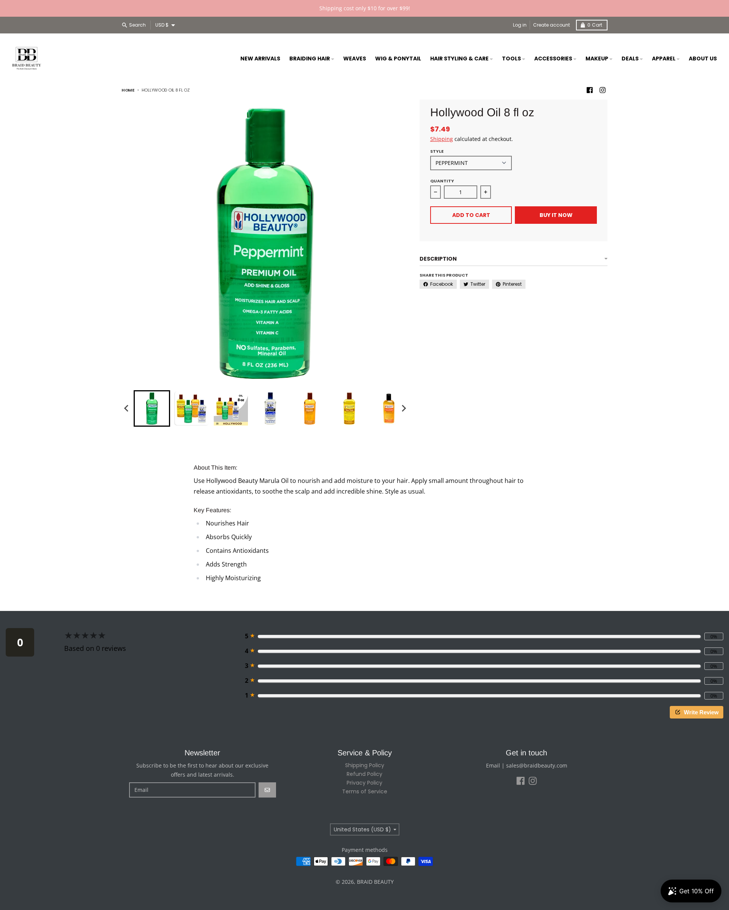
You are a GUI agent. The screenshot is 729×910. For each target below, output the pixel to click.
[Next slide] (403, 408)
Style (436, 151)
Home (128, 90)
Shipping (441, 138)
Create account (551, 25)
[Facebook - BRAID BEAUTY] (590, 90)
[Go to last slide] (127, 408)
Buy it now (556, 215)
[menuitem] (152, 408)
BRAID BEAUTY (375, 881)
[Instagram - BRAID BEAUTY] (603, 90)
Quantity (442, 181)
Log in (520, 25)
